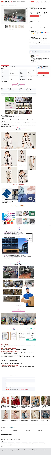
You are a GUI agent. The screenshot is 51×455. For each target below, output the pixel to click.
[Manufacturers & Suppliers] (5, 1)
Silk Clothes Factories (4, 443)
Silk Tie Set (30, 443)
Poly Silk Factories (18, 443)
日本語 (34, 450)
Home (1, 5)
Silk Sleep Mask (40, 430)
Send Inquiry (43, 73)
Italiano (21, 450)
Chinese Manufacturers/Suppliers (16, 449)
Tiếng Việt (44, 450)
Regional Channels (35, 449)
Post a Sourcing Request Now (24, 389)
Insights (45, 449)
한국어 (32, 450)
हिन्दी (36, 450)
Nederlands (27, 450)
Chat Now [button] (44, 75)
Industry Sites (30, 449)
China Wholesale (22, 449)
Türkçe (41, 450)
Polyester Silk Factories (11, 443)
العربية (29, 450)
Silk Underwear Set (35, 443)
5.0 (40, 67)
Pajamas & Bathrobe (11, 5)
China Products (10, 449)
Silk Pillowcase (27, 430)
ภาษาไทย (38, 450)
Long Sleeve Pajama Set (10, 439)
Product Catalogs (12, 427)
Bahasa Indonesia (48, 450)
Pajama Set (15, 5)
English (7, 450)
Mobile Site (43, 449)
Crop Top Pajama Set (17, 439)
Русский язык (18, 450)
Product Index (39, 449)
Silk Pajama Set (3, 439)
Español (9, 450)
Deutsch (24, 450)
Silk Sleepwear (15, 430)
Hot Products (6, 449)
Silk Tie (1, 430)
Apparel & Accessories (5, 5)
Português (12, 450)
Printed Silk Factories (24, 443)
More (1, 446)
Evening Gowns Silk (41, 443)
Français (15, 450)
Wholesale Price (26, 449)
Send (7, 389)
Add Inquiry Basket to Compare (14, 29)
